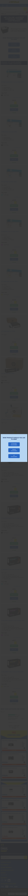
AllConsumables (14, 456)
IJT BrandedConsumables (14, 444)
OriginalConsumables (14, 450)
